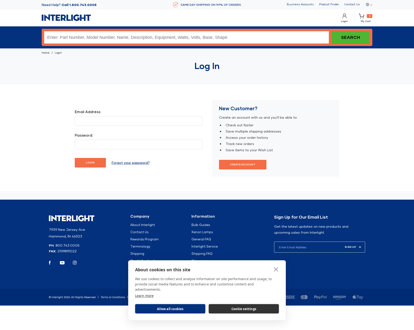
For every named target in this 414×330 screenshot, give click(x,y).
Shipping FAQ (202, 253)
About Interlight (142, 225)
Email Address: (88, 112)
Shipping (137, 253)
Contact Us (352, 4)
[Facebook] (49, 262)
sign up (350, 247)
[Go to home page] (66, 17)
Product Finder (329, 4)
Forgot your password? (131, 163)
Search (350, 37)
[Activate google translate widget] (368, 5)
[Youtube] (62, 262)
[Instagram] (74, 262)
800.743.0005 (68, 245)
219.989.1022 (67, 251)
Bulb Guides (200, 225)
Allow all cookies (170, 309)
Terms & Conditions (113, 297)
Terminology (140, 246)
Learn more (144, 295)
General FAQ (201, 239)
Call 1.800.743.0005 (79, 5)
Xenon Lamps (202, 232)
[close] (276, 269)
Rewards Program (144, 239)
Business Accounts (300, 4)
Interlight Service (204, 246)
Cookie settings (243, 309)
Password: (84, 135)
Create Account (242, 164)
